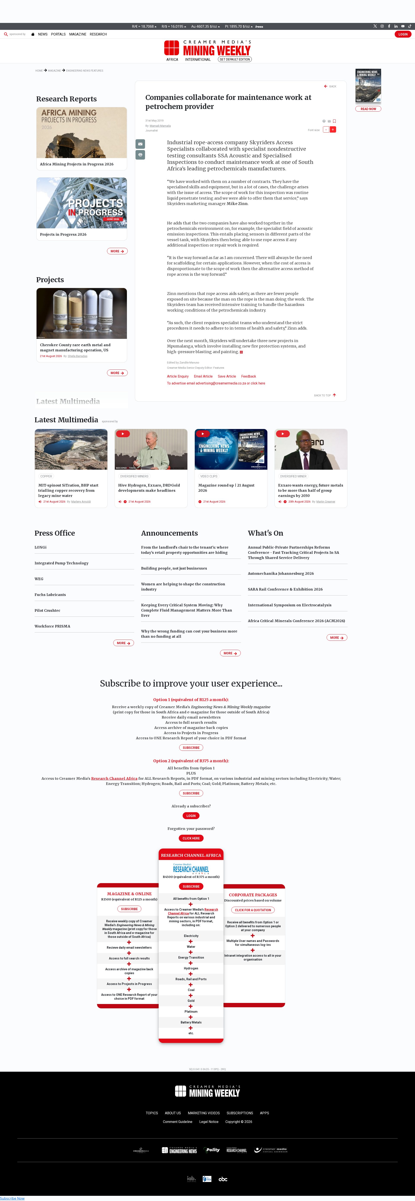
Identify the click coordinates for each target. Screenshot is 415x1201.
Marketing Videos (204, 1113)
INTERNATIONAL (198, 60)
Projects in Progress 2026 (63, 234)
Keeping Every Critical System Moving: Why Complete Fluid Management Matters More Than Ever (186, 610)
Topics (152, 1113)
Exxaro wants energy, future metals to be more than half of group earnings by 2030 (310, 490)
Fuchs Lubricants (50, 594)
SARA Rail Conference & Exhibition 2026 (285, 589)
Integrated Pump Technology (61, 563)
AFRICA (172, 60)
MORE (116, 251)
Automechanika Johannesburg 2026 (281, 573)
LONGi (40, 547)
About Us (173, 1113)
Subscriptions (240, 1113)
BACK (331, 86)
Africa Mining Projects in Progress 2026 (76, 164)
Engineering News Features (84, 70)
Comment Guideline (177, 1122)
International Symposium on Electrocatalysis (290, 605)
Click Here (191, 838)
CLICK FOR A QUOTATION (253, 910)
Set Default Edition (235, 59)
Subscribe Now (12, 1198)
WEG (39, 579)
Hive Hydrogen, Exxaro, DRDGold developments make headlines (149, 488)
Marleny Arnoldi (81, 501)
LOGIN (403, 34)
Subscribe (191, 747)
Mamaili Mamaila (160, 125)
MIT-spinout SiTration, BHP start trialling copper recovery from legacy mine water (68, 490)
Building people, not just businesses (174, 568)
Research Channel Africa (114, 778)
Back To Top (323, 395)
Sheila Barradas (77, 356)
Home (39, 70)
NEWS (43, 34)
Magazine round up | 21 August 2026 (226, 488)
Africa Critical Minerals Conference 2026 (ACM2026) (296, 621)
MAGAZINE (77, 34)
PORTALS (58, 34)
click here (258, 383)
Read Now (368, 109)
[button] (123, 433)
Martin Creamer (325, 501)
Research (98, 34)
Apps (264, 1113)
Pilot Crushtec (47, 610)
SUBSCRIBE (129, 909)
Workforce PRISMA (52, 626)
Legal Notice (209, 1122)
